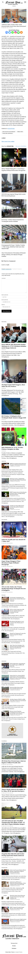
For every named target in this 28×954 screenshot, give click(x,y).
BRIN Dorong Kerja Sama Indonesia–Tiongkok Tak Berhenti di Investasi (18, 464)
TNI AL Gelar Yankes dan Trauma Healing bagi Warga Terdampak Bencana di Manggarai (14, 588)
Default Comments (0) (6, 269)
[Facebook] (6, 32)
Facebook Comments (17, 269)
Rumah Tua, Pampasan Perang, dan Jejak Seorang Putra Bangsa (18, 634)
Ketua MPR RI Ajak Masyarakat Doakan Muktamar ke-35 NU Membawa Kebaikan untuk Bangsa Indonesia (14, 346)
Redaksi (14, 945)
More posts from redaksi (8, 141)
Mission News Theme (9, 952)
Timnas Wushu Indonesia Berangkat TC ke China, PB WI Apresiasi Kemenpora (13, 790)
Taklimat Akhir (20, 131)
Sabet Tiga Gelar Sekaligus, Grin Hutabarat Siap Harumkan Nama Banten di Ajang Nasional (17, 647)
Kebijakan (14, 948)
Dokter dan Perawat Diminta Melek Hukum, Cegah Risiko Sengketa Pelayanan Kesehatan (18, 871)
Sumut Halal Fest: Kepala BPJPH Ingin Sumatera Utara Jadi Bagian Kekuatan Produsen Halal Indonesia (18, 677)
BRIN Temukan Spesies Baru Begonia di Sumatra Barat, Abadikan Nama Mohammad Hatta (18, 493)
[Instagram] (15, 32)
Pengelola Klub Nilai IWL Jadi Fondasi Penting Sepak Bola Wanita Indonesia (13, 854)
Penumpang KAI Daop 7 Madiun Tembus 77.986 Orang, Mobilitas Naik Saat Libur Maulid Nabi (13, 246)
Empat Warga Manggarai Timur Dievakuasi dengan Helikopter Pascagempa (11, 562)
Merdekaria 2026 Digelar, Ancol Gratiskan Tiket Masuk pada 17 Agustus (17, 623)
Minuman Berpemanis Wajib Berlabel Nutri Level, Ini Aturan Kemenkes (18, 920)
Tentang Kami (14, 943)
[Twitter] (9, 32)
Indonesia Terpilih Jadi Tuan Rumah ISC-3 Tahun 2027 (14, 540)
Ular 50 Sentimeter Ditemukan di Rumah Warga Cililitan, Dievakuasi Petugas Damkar (14, 254)
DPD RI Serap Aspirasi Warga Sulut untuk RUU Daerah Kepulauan (13, 195)
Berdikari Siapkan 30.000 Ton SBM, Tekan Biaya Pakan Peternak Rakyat (18, 700)
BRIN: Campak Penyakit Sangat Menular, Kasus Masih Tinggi (17, 908)
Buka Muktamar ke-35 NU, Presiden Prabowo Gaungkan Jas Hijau (12, 448)
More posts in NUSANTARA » (21, 146)
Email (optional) (5, 299)
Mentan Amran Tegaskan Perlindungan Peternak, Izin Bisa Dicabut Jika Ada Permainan (17, 712)
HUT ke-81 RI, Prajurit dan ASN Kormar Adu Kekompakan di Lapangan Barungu (17, 611)
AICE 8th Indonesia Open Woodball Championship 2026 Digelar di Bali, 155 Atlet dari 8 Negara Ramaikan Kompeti (13, 822)
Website (3, 304)
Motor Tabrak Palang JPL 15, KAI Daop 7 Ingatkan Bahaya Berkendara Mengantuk (13, 169)
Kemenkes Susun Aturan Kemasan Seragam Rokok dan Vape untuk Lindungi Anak (17, 897)
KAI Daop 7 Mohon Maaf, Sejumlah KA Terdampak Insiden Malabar (13, 220)
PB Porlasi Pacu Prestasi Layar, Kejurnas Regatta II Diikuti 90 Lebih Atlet (14, 761)
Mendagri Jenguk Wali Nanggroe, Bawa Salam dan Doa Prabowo (13, 385)
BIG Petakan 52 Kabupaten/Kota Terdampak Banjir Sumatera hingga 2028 (14, 417)
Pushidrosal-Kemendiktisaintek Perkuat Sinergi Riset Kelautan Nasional (17, 507)
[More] (21, 32)
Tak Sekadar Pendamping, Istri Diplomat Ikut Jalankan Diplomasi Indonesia (17, 599)
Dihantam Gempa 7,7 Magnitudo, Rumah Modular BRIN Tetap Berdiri (18, 479)
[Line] (18, 32)
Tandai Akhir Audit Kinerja (7, 133)
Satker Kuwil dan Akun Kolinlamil (8, 131)
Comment (3, 278)
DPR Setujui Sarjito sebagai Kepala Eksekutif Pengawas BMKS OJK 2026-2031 (17, 665)
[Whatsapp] (12, 32)
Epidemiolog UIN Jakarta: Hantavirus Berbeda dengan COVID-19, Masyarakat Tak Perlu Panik (18, 883)
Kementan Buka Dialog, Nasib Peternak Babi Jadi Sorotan (16, 688)
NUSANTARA (11, 128)
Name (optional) (5, 294)
